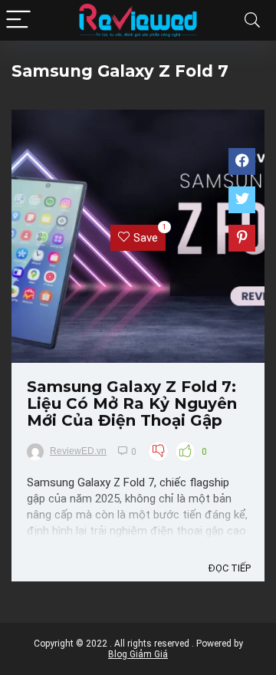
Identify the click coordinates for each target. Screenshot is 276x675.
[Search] (252, 20)
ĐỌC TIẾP (230, 568)
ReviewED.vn (78, 451)
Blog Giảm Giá (138, 654)
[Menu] (18, 20)
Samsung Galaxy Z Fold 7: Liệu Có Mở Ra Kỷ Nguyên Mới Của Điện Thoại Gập (132, 403)
